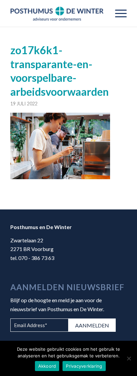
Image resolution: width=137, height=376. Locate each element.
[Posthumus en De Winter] (56, 13)
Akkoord (47, 366)
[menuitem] (117, 13)
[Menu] (117, 13)
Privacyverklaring (84, 366)
